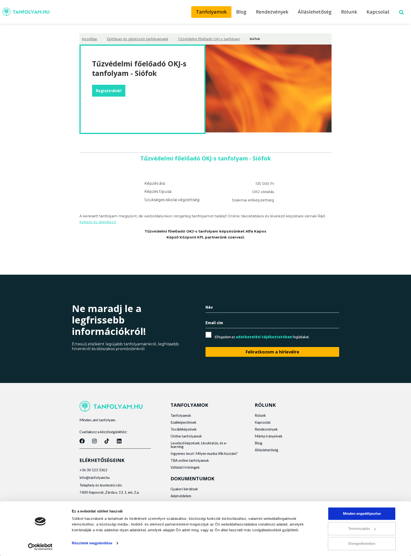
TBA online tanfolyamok (190, 460)
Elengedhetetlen (361, 543)
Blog (241, 12)
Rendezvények (272, 12)
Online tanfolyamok (186, 436)
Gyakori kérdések (184, 489)
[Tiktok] (106, 441)
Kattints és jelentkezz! (97, 221)
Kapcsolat (378, 12)
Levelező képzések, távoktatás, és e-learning (199, 445)
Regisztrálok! (109, 90)
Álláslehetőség (315, 12)
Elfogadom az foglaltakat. (262, 337)
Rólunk (349, 12)
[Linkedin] (119, 441)
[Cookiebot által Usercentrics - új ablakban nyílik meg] (40, 546)
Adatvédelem (181, 496)
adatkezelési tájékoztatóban (264, 336)
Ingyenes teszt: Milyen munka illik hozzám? (204, 453)
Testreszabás (359, 528)
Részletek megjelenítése (92, 543)
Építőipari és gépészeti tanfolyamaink (137, 38)
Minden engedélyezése (362, 513)
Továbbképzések (183, 429)
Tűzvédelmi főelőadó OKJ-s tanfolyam (209, 38)
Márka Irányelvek (268, 436)
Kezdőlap (89, 38)
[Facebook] (82, 441)
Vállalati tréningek (185, 467)
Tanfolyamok (211, 12)
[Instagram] (94, 441)
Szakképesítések (183, 422)
